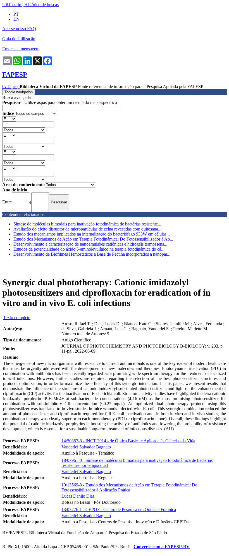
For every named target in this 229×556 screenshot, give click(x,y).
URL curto (11, 4)
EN (16, 19)
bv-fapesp (11, 86)
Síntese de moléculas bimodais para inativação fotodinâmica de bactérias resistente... (87, 224)
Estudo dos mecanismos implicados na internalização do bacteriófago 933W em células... (91, 234)
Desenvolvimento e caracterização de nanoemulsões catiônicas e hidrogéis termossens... (90, 244)
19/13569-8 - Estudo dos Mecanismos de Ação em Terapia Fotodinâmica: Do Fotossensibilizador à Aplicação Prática (129, 487)
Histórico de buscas (41, 4)
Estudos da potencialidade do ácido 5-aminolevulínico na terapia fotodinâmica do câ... (88, 249)
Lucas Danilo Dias (77, 496)
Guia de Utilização (18, 38)
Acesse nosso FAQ (19, 28)
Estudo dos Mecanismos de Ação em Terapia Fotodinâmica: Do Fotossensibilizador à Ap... (93, 239)
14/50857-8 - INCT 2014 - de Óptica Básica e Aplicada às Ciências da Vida (128, 440)
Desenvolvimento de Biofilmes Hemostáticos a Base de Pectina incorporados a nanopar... (91, 254)
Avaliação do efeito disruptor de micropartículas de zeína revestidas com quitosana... (87, 229)
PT (16, 14)
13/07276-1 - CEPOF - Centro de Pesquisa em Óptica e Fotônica (118, 509)
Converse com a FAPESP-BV (161, 546)
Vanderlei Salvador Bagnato (86, 447)
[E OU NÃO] (9, 118)
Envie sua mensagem (20, 48)
